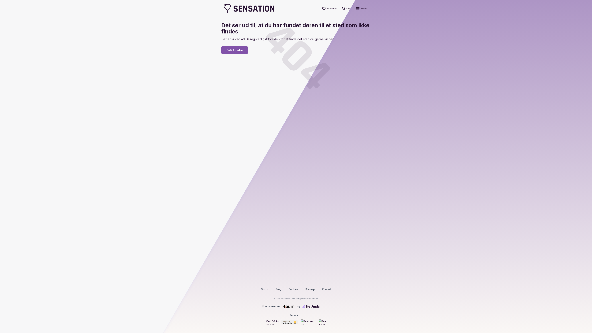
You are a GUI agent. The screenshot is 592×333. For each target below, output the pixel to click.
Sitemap (310, 289)
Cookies (293, 289)
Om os (265, 289)
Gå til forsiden (234, 50)
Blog (278, 289)
